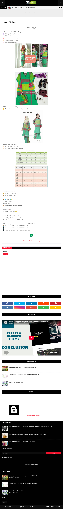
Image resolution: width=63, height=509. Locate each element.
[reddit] (43, 303)
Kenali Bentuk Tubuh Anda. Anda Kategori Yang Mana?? (24, 374)
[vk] (7, 307)
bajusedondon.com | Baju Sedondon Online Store (22, 507)
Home (47, 506)
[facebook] (7, 303)
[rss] (55, 307)
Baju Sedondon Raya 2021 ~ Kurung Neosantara (23, 7)
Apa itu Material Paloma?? (16, 382)
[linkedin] (31, 303)
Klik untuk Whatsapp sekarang (31, 241)
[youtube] (31, 307)
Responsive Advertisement (31, 13)
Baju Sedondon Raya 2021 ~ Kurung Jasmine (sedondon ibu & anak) (27, 434)
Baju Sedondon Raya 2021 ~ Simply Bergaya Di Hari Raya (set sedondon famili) (30, 426)
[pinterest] (55, 303)
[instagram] (19, 307)
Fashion (4, 502)
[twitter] (19, 303)
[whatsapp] (43, 307)
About (52, 506)
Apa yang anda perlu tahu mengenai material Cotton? (23, 367)
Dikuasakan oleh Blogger (33, 415)
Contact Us (58, 506)
